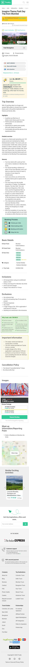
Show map (14, 453)
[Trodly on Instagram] (14, 658)
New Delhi (5, 612)
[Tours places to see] (6, 2)
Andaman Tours (20, 595)
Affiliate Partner (20, 614)
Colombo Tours (20, 575)
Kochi (3, 625)
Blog (3, 578)
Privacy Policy (20, 662)
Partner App (19, 627)
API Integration (20, 621)
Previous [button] (6, 389)
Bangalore (5, 615)
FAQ (3, 588)
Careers (4, 595)
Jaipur (4, 622)
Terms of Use (9, 662)
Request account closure (7, 600)
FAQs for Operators (21, 624)
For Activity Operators (19, 610)
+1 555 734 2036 (16, 553)
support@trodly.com (13, 552)
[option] (14, 389)
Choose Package (6, 404)
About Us (4, 575)
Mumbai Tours (20, 582)
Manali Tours (19, 592)
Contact (4, 585)
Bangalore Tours (20, 585)
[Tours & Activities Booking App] (14, 647)
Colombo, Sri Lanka (7, 608)
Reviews (4, 582)
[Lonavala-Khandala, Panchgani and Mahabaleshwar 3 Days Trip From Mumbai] (14, 483)
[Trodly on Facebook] (10, 658)
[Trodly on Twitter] (19, 658)
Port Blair (4, 632)
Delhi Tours (19, 578)
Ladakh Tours (20, 598)
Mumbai (4, 618)
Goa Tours (19, 588)
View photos (21, 42)
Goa (3, 629)
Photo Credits (6, 592)
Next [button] (23, 389)
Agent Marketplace (21, 617)
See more (24, 259)
